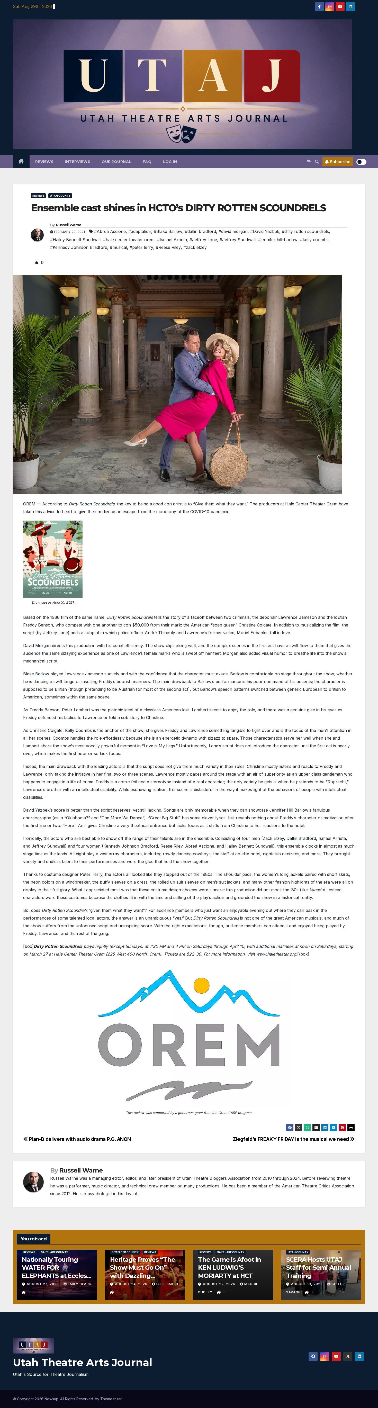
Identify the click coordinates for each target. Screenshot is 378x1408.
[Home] (21, 161)
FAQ (147, 161)
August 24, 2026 (131, 1284)
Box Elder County (125, 1252)
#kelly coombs (314, 239)
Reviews (44, 161)
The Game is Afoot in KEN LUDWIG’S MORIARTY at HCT (229, 1267)
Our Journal (116, 161)
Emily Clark (79, 1284)
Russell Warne (69, 225)
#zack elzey (195, 247)
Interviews (77, 161)
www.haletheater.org (276, 954)
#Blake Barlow (168, 231)
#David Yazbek (264, 231)
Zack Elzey (273, 838)
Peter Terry (91, 874)
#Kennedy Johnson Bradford (78, 247)
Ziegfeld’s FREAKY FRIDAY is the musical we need (291, 1139)
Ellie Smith (167, 1284)
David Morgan (37, 645)
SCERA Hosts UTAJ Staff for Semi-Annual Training (318, 1267)
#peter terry (141, 247)
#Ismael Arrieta (172, 239)
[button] (317, 161)
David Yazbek (36, 810)
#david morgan (233, 231)
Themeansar (111, 1399)
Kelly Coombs (78, 730)
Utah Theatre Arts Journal (82, 1362)
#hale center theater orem (129, 239)
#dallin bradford (200, 231)
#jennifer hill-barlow (278, 239)
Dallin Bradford (301, 838)
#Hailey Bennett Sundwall (75, 239)
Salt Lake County (54, 1252)
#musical (118, 247)
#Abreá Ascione (110, 231)
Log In (170, 161)
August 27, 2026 (43, 1284)
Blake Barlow (36, 673)
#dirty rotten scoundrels (305, 231)
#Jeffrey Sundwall (238, 239)
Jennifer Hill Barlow (288, 810)
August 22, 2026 (219, 1284)
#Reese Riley (168, 247)
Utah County (60, 195)
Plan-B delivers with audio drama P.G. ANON (79, 1139)
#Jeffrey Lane (203, 239)
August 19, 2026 (307, 1284)
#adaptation (139, 231)
